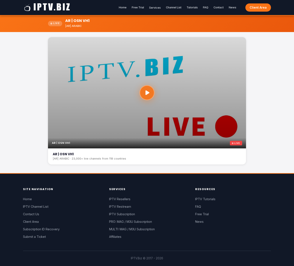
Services (155, 7)
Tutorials (192, 7)
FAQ (205, 7)
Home (123, 7)
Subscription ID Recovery (41, 229)
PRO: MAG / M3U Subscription (130, 221)
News (232, 7)
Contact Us (31, 214)
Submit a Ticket (34, 236)
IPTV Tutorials (205, 199)
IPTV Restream (120, 206)
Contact (219, 7)
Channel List (173, 7)
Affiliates (115, 236)
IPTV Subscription (122, 214)
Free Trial (138, 7)
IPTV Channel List (35, 206)
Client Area (258, 7)
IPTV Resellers (119, 199)
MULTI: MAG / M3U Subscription (132, 229)
